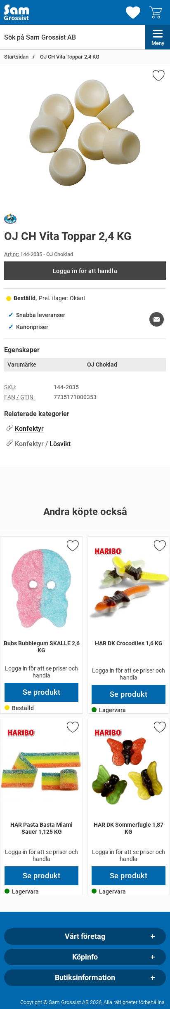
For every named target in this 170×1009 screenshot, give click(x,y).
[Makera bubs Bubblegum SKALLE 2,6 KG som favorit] (72, 547)
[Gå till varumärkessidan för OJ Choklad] (10, 220)
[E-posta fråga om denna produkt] (156, 319)
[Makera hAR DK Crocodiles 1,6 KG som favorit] (159, 547)
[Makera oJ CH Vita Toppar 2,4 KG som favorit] (158, 77)
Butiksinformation (85, 978)
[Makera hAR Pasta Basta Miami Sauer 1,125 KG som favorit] (72, 729)
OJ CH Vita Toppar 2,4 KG (69, 57)
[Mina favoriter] (133, 12)
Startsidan (16, 57)
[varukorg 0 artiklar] (157, 12)
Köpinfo (85, 957)
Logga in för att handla (85, 271)
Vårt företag (85, 936)
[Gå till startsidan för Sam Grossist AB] (16, 12)
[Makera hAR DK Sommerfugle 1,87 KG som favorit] (159, 729)
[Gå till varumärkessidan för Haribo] (108, 551)
